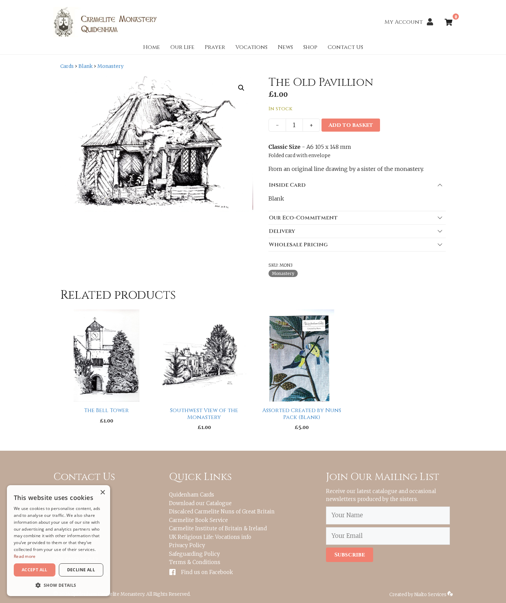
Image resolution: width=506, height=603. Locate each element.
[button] (241, 88)
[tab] (357, 185)
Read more (25, 556)
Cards (67, 66)
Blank (85, 66)
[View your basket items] (449, 23)
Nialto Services (430, 594)
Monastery (110, 66)
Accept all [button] (35, 570)
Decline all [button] (81, 570)
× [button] (102, 492)
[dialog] (58, 540)
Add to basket (350, 125)
